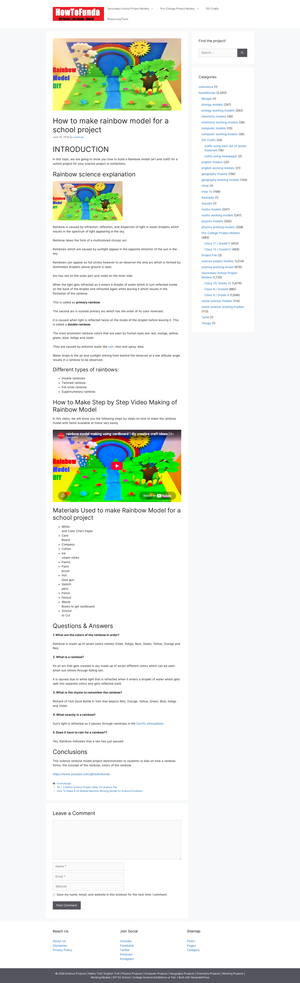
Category (193, 950)
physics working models (218, 227)
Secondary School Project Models (128, 8)
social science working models (223, 307)
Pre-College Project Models (177, 8)
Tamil (205, 317)
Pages (191, 945)
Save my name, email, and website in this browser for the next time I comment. (112, 894)
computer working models (220, 134)
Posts (191, 941)
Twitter (125, 950)
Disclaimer (60, 945)
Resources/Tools (117, 19)
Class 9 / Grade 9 (217, 295)
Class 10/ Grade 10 (218, 283)
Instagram (127, 959)
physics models (212, 221)
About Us (59, 941)
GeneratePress (200, 977)
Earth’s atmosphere (149, 723)
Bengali (207, 98)
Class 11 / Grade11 (217, 243)
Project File (209, 255)
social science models (217, 301)
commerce (206, 87)
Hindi (205, 185)
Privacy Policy (62, 950)
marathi (207, 203)
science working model (218, 267)
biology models (212, 104)
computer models (214, 128)
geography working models (220, 180)
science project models (218, 261)
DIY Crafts (212, 8)
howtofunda (64, 783)
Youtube (126, 941)
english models (212, 162)
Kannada (208, 197)
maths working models (217, 215)
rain (111, 346)
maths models (211, 209)
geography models (214, 174)
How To (207, 191)
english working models (218, 168)
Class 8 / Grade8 (216, 289)
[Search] (242, 53)
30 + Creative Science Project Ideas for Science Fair (87, 787)
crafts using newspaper (221, 156)
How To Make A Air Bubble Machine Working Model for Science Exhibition (100, 790)
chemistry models (214, 116)
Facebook (127, 945)
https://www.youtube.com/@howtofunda (81, 774)
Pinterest (126, 954)
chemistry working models (220, 122)
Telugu (206, 323)
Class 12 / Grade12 (218, 249)
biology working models (218, 110)
